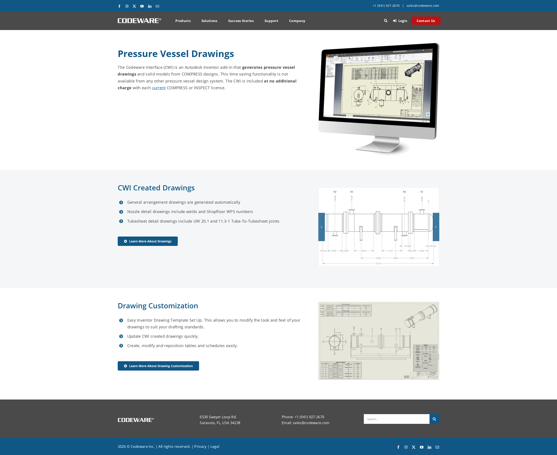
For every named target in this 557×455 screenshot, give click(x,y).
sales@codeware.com (423, 5)
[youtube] (142, 6)
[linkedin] (149, 6)
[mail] (157, 6)
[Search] (386, 21)
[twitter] (134, 6)
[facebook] (119, 6)
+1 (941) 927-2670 (386, 5)
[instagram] (127, 6)
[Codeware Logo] (139, 19)
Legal (214, 446)
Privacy (200, 446)
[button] (321, 227)
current (159, 87)
